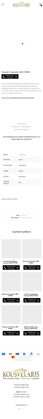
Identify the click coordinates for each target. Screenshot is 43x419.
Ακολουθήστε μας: (21, 405)
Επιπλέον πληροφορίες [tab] (21, 126)
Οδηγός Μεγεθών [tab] (21, 129)
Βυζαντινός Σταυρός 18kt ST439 (10, 295)
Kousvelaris (22, 165)
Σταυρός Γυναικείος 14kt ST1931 (10, 328)
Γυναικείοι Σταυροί (25, 218)
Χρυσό (20, 160)
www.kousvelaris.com (21, 387)
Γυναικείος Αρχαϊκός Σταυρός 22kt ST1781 (31, 295)
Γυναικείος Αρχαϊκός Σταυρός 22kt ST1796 (10, 262)
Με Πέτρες (21, 176)
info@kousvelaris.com (22, 394)
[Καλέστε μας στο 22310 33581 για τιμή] (10, 76)
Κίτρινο (20, 171)
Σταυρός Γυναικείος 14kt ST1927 (31, 262)
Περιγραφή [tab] (21, 123)
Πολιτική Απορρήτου (25, 357)
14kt (19, 182)
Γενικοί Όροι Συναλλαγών (22, 360)
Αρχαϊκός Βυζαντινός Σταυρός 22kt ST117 (31, 328)
